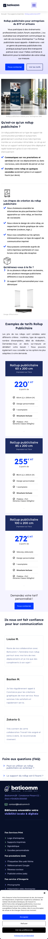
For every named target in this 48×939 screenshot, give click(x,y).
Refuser (24, 923)
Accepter (24, 917)
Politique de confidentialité (24, 936)
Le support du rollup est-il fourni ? (25, 775)
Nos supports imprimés (16, 14)
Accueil (4, 14)
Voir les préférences (24, 930)
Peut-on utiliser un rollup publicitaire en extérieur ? (20, 766)
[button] (44, 893)
